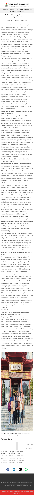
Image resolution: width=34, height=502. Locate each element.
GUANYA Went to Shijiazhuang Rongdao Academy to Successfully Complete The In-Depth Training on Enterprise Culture (21, 452)
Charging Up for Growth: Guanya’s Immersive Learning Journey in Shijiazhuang (13, 452)
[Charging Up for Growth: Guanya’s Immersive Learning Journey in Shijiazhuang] (13, 446)
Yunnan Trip (29, 444)
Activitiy (12, 9)
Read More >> (29, 439)
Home (6, 9)
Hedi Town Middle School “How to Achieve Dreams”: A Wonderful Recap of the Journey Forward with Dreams (4, 452)
